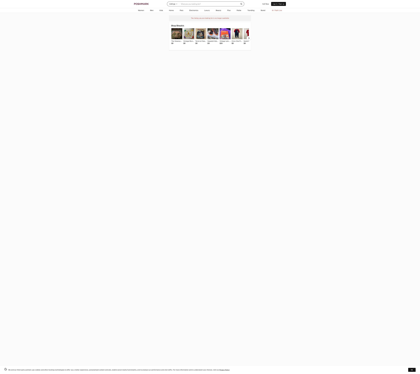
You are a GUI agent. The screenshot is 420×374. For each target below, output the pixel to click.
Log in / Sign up (278, 4)
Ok (412, 370)
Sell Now (265, 4)
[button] (173, 4)
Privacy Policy (224, 370)
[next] (249, 38)
